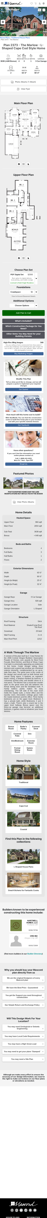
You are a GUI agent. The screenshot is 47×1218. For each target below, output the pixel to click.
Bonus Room (11, 728)
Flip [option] (39, 10)
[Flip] (28, 164)
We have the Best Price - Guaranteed (22, 988)
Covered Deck (36, 728)
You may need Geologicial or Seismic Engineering (24, 1028)
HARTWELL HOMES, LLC (32, 922)
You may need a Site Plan (22, 1059)
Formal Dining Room (17, 750)
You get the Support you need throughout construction (23, 996)
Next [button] (44, 22)
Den (29, 734)
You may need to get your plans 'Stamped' (22, 1052)
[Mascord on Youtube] (35, 1210)
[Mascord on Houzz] (25, 1210)
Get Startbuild (23, 425)
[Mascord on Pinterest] (30, 1210)
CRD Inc (34, 936)
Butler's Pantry (23, 728)
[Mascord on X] (21, 1210)
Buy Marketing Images (23, 354)
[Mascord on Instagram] (16, 1210)
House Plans (5, 38)
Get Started (23, 389)
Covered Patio (17, 735)
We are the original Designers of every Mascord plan (23, 979)
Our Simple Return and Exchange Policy (22, 1005)
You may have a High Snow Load (22, 1044)
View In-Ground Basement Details (23, 296)
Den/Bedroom (17, 741)
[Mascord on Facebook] (12, 1210)
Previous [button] (3, 22)
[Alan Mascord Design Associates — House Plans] (23, 3)
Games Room (30, 749)
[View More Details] (16, 930)
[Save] (43, 10)
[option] (23, 21)
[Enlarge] (23, 164)
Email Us (23, 464)
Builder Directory (34, 954)
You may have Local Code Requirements (22, 1036)
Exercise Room (31, 742)
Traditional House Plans (20, 38)
